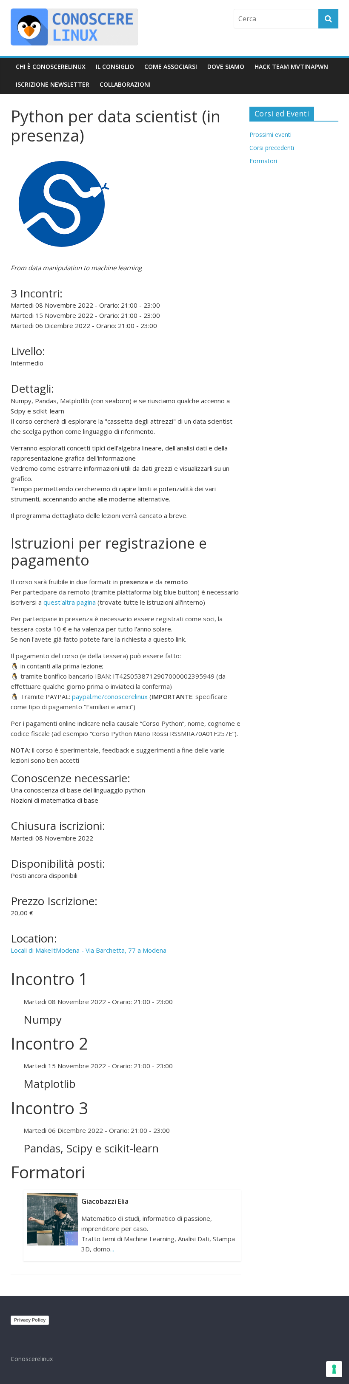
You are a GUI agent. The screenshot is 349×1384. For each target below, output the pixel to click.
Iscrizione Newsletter (52, 84)
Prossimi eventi (270, 134)
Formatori (263, 161)
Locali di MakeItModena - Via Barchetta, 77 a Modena (88, 950)
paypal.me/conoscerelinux (110, 696)
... (112, 1249)
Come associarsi (170, 66)
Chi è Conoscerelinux (51, 66)
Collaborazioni (125, 84)
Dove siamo (225, 66)
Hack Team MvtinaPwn (291, 66)
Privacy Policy (30, 1320)
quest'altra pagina (69, 602)
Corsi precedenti (271, 148)
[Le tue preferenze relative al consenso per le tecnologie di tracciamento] (334, 1369)
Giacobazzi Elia (105, 1201)
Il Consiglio (115, 66)
